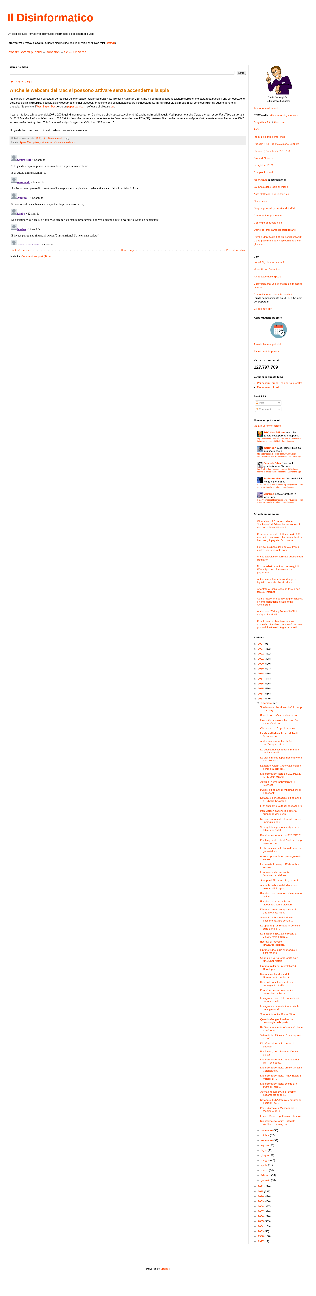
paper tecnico (75, 106)
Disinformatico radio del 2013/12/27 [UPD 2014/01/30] (280, 775)
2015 (261, 688)
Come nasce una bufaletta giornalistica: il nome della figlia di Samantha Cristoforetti (280, 601)
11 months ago (287, 487)
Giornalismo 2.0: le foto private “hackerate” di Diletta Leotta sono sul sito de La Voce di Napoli (278, 524)
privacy (37, 142)
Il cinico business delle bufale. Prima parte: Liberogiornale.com (278, 548)
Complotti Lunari (263, 172)
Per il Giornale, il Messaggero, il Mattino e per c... (278, 1109)
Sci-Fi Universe (75, 52)
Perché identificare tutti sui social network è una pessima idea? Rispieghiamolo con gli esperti (278, 240)
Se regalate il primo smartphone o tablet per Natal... (280, 829)
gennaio (266, 1180)
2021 (261, 658)
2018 (261, 673)
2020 (261, 663)
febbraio (266, 1175)
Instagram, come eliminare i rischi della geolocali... (279, 1008)
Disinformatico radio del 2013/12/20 (280, 835)
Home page (128, 250)
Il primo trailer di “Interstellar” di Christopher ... (278, 967)
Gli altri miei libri (263, 308)
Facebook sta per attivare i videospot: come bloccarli (276, 903)
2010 (261, 1196)
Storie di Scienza (263, 158)
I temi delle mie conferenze (269, 136)
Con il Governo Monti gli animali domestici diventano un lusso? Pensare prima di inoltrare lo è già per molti (279, 624)
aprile (264, 1165)
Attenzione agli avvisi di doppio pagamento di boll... (278, 1093)
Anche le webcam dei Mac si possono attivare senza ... (276, 919)
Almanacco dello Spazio (267, 276)
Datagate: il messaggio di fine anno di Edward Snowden (280, 799)
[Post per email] (67, 138)
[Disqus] (128, 199)
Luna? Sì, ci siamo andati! (269, 262)
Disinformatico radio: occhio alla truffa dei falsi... (278, 1085)
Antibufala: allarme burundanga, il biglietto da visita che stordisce (276, 581)
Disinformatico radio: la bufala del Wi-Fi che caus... (279, 1061)
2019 (261, 668)
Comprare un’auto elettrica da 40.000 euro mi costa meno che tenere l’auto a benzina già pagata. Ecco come (279, 537)
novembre (267, 1130)
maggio (265, 1160)
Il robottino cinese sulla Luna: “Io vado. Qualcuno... (279, 722)
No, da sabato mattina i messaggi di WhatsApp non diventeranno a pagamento (278, 569)
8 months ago (288, 441)
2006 (261, 1216)
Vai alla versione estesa (267, 425)
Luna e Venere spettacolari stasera (280, 1116)
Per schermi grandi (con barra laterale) (279, 382)
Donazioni (53, 52)
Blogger (165, 1268)
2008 (261, 1206)
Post (261, 402)
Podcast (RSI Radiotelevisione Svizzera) (277, 143)
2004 (261, 1226)
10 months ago (294, 456)
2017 (261, 678)
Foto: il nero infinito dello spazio (278, 715)
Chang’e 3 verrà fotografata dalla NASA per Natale (279, 959)
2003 (261, 1231)
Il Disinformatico (50, 18)
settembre (267, 1140)
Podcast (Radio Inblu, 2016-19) (272, 151)
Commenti (264, 409)
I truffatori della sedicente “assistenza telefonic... (274, 874)
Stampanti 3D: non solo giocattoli (279, 880)
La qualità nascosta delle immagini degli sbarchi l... (280, 751)
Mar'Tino (269, 493)
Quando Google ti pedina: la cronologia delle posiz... (276, 1021)
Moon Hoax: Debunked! (267, 269)
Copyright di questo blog (268, 222)
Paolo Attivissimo (274, 478)
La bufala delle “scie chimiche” (271, 186)
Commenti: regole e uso (268, 215)
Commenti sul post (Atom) (36, 256)
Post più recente (20, 250)
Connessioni (261, 201)
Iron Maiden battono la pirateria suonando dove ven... (278, 812)
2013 (261, 698)
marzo (265, 1170)
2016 (261, 683)
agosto (265, 1145)
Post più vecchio (235, 250)
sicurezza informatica (53, 142)
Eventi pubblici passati (266, 351)
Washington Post (46, 106)
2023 (261, 648)
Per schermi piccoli (268, 387)
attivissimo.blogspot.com (284, 115)
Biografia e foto (262, 122)
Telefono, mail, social (266, 108)
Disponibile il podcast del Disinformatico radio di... (275, 976)
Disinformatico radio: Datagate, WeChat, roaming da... (278, 1122)
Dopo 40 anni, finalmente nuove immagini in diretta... (278, 984)
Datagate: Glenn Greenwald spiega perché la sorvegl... (280, 767)
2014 (261, 693)
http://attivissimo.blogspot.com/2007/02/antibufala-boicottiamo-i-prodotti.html (279, 439)
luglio (264, 1150)
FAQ (256, 129)
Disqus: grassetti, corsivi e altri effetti (275, 208)
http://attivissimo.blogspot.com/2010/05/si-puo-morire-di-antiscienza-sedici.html (277, 455)
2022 (261, 653)
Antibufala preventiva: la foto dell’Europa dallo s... (276, 743)
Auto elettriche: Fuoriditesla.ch (271, 193)
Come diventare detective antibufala (275, 294)
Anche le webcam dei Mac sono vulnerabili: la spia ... (278, 887)
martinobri (270, 447)
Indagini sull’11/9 (263, 165)
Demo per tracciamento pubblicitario (275, 229)
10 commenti (55, 138)
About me (279, 122)
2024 (261, 643)
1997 (261, 1241)
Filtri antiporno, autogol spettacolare (281, 805)
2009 (261, 1201)
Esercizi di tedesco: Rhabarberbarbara (272, 943)
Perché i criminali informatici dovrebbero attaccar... (276, 992)
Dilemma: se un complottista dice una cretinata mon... (279, 911)
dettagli (110, 42)
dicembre (266, 702)
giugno (265, 1155)
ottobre (265, 1135)
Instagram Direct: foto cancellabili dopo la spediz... (279, 1000)
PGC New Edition (274, 432)
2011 (261, 1191)
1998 (261, 1236)
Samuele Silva (272, 463)
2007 (261, 1211)
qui (112, 106)
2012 (261, 1186)
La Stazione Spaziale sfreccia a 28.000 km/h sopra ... (278, 935)
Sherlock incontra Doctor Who (277, 1014)
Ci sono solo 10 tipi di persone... (278, 728)
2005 (261, 1221)
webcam (70, 142)
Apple (23, 142)
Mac (29, 142)
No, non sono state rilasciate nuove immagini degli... (280, 821)
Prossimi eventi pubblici (25, 52)
